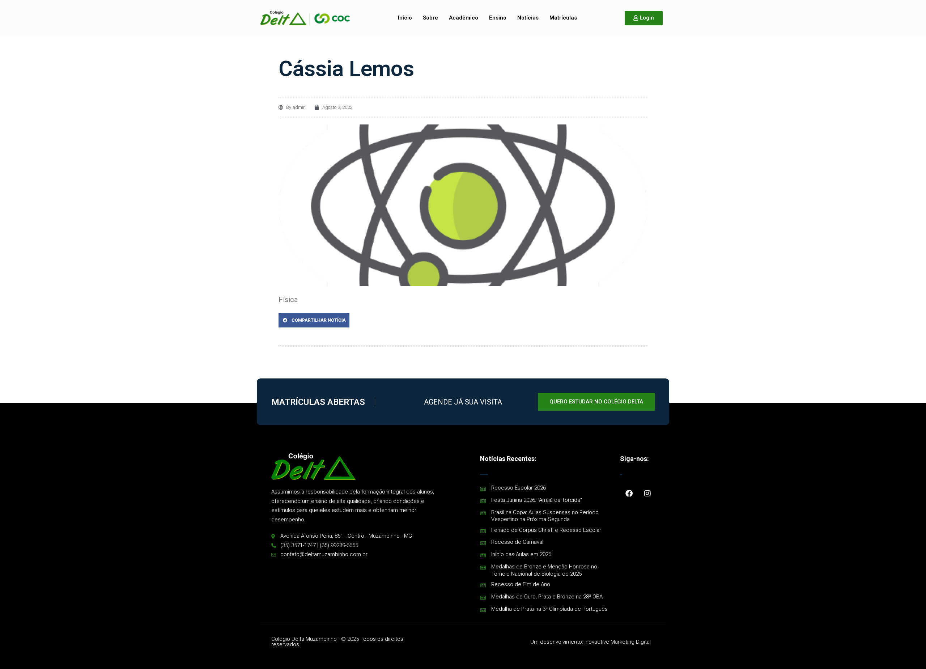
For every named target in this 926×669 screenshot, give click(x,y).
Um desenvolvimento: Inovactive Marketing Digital (590, 642)
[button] (314, 320)
